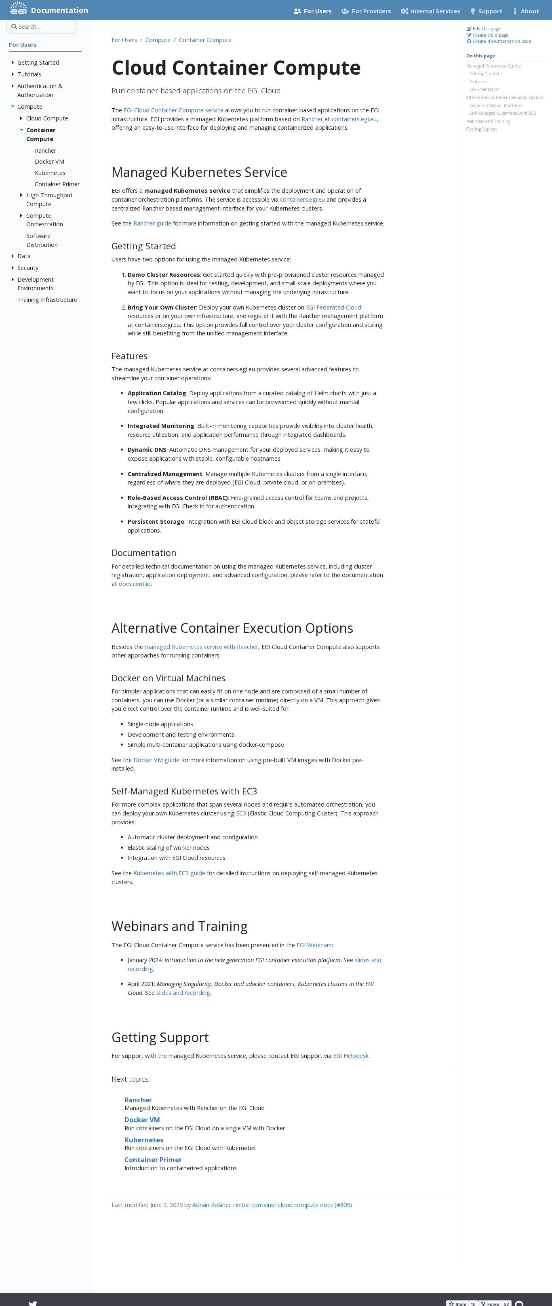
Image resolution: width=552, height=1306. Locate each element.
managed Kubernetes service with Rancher (201, 647)
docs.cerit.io (135, 584)
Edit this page (486, 29)
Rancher (312, 119)
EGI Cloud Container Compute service (173, 110)
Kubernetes (144, 1139)
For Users (124, 40)
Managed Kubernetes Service (493, 65)
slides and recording (183, 992)
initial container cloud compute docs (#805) (294, 1205)
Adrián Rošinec (212, 1205)
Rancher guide (152, 223)
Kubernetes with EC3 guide (169, 873)
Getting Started (484, 73)
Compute (158, 40)
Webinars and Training (488, 121)
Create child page (490, 35)
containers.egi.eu (354, 119)
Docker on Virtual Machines (496, 105)
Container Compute (205, 40)
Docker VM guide (156, 760)
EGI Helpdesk (351, 1056)
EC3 (241, 813)
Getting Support (481, 129)
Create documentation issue (501, 41)
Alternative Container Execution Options (505, 97)
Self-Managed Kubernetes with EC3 (503, 113)
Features (478, 81)
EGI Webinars (314, 945)
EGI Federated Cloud (333, 307)
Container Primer (153, 1159)
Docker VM (142, 1119)
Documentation (484, 89)
